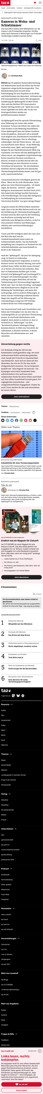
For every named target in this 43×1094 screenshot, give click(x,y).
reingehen (5, 899)
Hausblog (4, 805)
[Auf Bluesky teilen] (12, 420)
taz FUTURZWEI (7, 985)
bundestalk (5, 875)
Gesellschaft (5, 720)
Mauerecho (5, 889)
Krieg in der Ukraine (8, 780)
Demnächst (5, 944)
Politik (3, 710)
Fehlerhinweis (26, 412)
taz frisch (4, 919)
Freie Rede (5, 894)
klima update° (6, 885)
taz (6, 690)
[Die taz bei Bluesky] (18, 697)
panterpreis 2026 (7, 860)
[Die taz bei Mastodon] (13, 697)
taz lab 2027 (5, 964)
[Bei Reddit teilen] (30, 420)
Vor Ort (4, 949)
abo (2, 835)
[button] (40, 2)
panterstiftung (6, 855)
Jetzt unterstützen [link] (21, 397)
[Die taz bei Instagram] (22, 697)
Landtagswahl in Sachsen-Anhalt (13, 775)
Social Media (6, 765)
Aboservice (5, 1045)
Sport (3, 730)
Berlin (3, 735)
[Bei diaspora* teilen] (25, 420)
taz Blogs (4, 980)
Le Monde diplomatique (10, 990)
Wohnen (4, 770)
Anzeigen (4, 1025)
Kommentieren (15, 412)
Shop (3, 1020)
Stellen (3, 815)
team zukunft (6, 915)
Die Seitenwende (7, 810)
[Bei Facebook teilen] (16, 420)
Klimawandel (6, 785)
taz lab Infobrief (7, 929)
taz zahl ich (5, 845)
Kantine (4, 1015)
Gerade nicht (32, 1051)
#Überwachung (14, 406)
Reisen (3, 1010)
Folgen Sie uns (5, 696)
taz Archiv (5, 995)
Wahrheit (4, 745)
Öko (2, 715)
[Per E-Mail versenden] (2, 420)
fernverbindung (7, 880)
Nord (3, 740)
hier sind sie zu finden (32, 606)
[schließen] (40, 1051)
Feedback (5, 1040)
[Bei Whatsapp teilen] (21, 420)
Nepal (3, 760)
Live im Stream (6, 954)
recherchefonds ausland (10, 850)
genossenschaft (7, 840)
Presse (3, 820)
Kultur (3, 725)
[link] (3, 8)
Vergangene (5, 959)
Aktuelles (4, 800)
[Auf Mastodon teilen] (7, 420)
